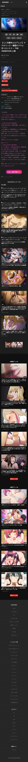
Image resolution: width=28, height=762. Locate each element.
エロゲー (14, 732)
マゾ (9, 176)
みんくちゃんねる (14, 695)
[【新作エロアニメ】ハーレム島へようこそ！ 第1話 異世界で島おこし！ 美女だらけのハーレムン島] (14, 579)
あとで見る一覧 (14, 618)
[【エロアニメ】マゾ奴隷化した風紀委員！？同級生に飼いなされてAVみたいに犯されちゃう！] (14, 204)
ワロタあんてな (14, 689)
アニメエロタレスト (14, 652)
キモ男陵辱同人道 (14, 702)
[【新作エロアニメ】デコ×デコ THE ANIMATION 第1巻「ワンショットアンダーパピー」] (14, 558)
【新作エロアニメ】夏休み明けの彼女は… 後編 (11, 285)
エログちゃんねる (14, 655)
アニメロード (14, 685)
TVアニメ (14, 726)
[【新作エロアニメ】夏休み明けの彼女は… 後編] (14, 277)
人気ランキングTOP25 (14, 621)
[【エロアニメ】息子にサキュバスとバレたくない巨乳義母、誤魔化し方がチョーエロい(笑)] (14, 239)
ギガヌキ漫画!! (14, 662)
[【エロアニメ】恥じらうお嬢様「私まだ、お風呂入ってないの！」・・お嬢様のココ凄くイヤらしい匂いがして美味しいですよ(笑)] (14, 323)
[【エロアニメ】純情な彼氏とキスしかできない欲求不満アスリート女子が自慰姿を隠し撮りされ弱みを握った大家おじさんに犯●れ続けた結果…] (14, 439)
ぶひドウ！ (14, 668)
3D (14, 716)
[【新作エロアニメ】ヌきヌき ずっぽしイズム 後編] (14, 516)
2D (14, 712)
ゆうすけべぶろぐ (14, 699)
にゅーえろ (14, 679)
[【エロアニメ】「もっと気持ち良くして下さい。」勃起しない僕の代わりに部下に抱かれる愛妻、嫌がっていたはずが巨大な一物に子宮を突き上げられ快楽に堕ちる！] (14, 370)
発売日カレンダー (14, 625)
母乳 (11, 176)
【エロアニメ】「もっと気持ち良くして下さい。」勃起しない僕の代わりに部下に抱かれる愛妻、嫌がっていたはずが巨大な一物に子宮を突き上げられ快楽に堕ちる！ (13, 380)
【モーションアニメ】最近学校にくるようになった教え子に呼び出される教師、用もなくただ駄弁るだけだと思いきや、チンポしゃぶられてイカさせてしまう (13, 426)
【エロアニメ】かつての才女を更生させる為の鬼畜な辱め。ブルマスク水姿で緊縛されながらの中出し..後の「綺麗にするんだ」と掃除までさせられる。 (13, 403)
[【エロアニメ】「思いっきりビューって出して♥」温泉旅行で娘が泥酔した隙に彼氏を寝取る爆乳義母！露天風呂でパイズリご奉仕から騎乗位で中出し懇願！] (14, 221)
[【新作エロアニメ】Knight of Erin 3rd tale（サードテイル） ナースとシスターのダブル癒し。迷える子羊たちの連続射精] (14, 255)
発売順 (14, 628)
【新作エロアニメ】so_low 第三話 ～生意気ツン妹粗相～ (13, 504)
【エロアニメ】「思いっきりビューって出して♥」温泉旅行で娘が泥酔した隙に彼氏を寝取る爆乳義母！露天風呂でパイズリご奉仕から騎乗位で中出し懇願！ (14, 230)
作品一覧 (14, 631)
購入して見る (4, 81)
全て (14, 615)
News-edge (14, 682)
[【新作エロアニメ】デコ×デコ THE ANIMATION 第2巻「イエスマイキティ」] (14, 536)
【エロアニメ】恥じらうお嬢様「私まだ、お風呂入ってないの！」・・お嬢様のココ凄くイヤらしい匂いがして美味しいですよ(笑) (13, 332)
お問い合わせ (14, 635)
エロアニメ (12, 62)
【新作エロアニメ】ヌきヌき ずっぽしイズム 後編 (11, 525)
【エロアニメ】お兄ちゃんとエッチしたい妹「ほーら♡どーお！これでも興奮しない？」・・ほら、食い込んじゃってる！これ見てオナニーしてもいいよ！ (13, 196)
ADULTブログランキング (14, 645)
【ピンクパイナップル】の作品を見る (9, 90)
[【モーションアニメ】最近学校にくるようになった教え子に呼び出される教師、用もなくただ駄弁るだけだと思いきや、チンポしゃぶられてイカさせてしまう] (14, 416)
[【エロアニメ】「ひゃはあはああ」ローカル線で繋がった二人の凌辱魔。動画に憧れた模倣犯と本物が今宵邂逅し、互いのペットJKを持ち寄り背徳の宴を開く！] (14, 461)
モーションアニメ (14, 739)
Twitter (14, 608)
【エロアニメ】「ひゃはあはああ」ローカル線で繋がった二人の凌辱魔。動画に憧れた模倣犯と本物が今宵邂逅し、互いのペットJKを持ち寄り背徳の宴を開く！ (13, 471)
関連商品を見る (5, 84)
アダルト (13, 611)
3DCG (14, 719)
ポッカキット (14, 665)
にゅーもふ (14, 675)
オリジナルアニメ (14, 736)
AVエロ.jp (14, 749)
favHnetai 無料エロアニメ (14, 648)
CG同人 (14, 722)
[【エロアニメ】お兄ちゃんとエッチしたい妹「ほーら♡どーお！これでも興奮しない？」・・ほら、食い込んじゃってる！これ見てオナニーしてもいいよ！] (14, 190)
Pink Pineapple (8, 108)
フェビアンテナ (14, 658)
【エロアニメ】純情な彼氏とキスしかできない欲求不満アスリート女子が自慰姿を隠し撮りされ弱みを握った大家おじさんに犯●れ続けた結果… (13, 449)
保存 (21, 34)
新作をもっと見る (14, 595)
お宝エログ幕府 (14, 692)
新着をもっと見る (14, 478)
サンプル (5, 176)
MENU (3, 6)
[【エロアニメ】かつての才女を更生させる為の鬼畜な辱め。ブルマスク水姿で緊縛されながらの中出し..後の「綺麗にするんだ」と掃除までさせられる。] (14, 393)
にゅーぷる (14, 672)
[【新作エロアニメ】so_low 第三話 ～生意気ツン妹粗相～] (14, 496)
